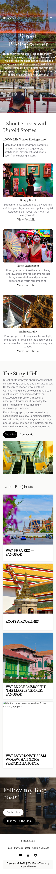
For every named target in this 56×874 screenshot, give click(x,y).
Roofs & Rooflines (22, 622)
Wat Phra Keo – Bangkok (20, 553)
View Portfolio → (28, 219)
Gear (27, 848)
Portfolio (18, 848)
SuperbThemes (28, 866)
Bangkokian (10, 18)
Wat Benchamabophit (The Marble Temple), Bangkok (26, 690)
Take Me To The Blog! (19, 820)
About (35, 848)
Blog (9, 848)
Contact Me (26, 434)
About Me (10, 434)
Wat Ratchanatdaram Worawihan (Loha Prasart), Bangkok (26, 759)
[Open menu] (51, 18)
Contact (44, 848)
